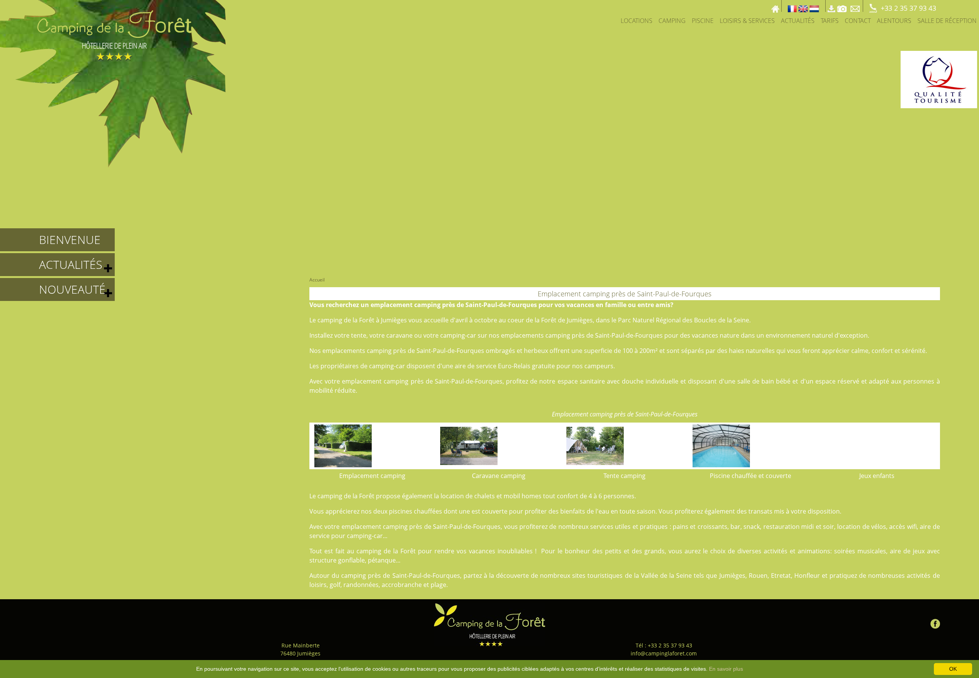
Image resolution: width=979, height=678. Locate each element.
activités (775, 551)
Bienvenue (70, 239)
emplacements (522, 335)
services (601, 526)
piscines (400, 511)
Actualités (798, 20)
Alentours (894, 20)
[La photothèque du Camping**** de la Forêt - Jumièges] (842, 6)
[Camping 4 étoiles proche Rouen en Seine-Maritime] (113, 83)
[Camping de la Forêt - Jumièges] (489, 624)
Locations (636, 20)
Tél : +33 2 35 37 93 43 (664, 645)
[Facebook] (935, 622)
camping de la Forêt (345, 320)
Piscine (703, 20)
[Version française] (792, 6)
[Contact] (856, 6)
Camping (672, 20)
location (452, 496)
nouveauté (72, 289)
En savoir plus (726, 669)
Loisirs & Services (747, 20)
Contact (858, 20)
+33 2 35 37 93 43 (908, 8)
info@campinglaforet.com (664, 653)
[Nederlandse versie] (814, 6)
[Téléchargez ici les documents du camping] (831, 6)
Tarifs (830, 20)
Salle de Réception (947, 20)
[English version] (803, 6)
